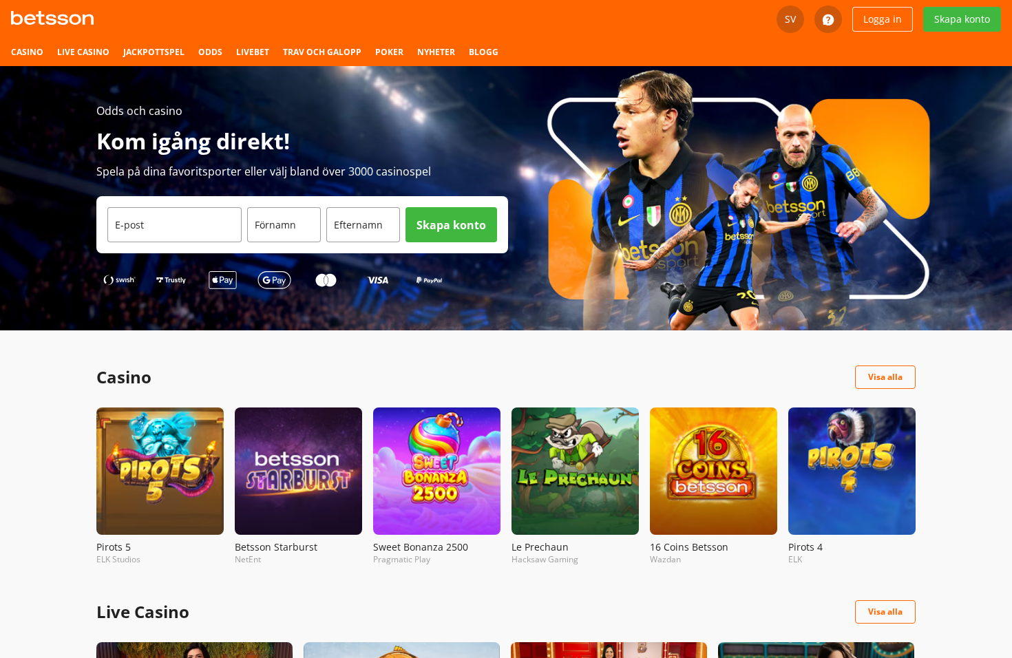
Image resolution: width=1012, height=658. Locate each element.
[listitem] (27, 52)
